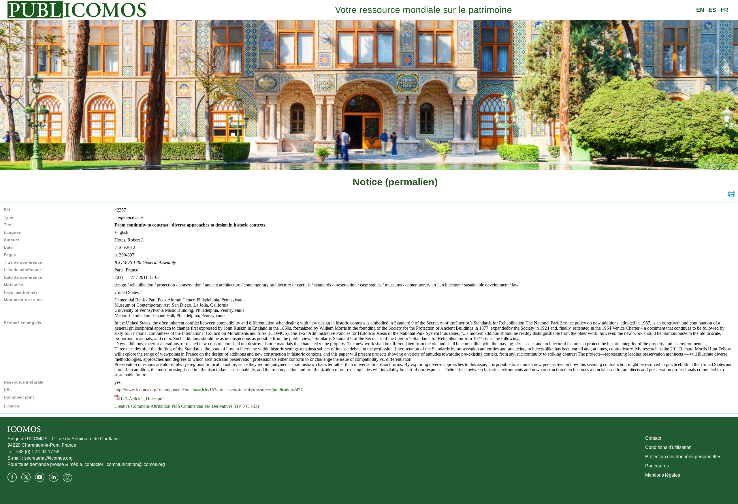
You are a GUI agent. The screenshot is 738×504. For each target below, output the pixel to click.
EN (700, 10)
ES (712, 10)
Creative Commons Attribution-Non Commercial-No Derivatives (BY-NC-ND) (186, 406)
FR (724, 10)
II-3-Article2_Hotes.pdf (142, 398)
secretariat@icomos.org (48, 458)
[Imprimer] (731, 194)
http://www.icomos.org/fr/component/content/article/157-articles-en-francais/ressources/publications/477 (208, 389)
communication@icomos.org (136, 464)
